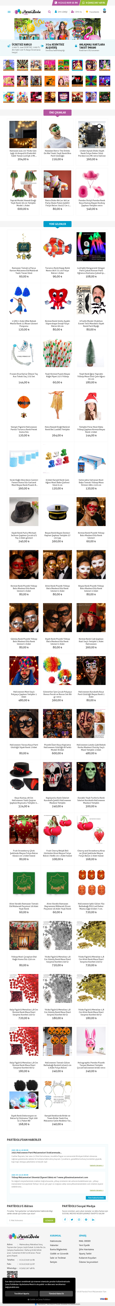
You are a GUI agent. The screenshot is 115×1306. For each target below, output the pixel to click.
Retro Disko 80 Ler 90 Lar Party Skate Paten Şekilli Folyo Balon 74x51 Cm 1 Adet (57, 203)
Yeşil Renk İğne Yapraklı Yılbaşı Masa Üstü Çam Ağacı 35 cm (91, 376)
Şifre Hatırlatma (86, 1249)
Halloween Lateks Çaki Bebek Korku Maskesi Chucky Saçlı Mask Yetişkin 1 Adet (91, 747)
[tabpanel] (57, 29)
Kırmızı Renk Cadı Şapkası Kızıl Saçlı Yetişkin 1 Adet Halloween (91, 641)
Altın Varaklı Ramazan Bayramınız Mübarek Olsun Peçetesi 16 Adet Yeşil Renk (57, 906)
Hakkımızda (55, 1241)
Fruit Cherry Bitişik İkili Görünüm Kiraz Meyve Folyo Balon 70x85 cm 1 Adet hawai (57, 853)
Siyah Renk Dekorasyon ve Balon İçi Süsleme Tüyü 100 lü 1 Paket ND (23, 1118)
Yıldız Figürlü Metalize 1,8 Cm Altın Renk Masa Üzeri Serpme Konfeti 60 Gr (91, 1012)
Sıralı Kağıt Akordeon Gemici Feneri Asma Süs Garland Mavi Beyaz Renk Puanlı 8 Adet (24, 482)
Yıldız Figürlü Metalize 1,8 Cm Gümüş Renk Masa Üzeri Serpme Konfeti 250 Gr (57, 959)
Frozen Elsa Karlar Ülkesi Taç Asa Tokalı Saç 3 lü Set (24, 375)
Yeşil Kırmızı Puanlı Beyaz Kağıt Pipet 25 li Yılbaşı (57, 375)
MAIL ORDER (85, 1241)
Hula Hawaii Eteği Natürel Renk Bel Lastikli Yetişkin (57, 428)
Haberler (54, 1245)
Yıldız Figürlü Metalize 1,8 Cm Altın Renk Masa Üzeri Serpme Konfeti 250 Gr (91, 959)
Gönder (49, 1220)
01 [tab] (57, 40)
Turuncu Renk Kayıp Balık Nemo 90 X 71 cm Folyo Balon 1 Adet (57, 270)
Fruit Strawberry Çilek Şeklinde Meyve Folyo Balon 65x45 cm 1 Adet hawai (24, 853)
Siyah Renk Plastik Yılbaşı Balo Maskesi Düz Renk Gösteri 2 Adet (57, 641)
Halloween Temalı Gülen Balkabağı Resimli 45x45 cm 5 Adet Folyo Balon (57, 1065)
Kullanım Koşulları (87, 1258)
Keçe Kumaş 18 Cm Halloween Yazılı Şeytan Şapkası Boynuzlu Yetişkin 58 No (24, 800)
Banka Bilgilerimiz (58, 1249)
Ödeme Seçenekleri (88, 1262)
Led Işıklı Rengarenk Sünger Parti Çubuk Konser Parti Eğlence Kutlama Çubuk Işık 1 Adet (91, 270)
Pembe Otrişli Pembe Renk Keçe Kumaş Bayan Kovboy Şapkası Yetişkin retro (92, 203)
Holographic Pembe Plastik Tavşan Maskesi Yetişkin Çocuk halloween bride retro (91, 1065)
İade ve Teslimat (58, 1258)
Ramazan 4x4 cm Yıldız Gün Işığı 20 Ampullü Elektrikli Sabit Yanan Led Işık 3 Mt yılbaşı (23, 153)
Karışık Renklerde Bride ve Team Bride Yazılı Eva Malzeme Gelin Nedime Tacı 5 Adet (57, 1118)
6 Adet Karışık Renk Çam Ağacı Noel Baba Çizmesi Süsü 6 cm (57, 482)
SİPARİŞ (82, 1235)
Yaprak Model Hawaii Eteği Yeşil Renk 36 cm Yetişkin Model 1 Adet (23, 203)
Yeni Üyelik (84, 1245)
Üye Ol (78, 12)
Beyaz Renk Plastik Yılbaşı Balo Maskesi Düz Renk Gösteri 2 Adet (91, 588)
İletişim (53, 1262)
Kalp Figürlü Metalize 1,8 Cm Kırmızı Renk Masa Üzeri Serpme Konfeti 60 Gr (24, 1065)
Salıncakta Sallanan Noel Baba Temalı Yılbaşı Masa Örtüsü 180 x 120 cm (91, 482)
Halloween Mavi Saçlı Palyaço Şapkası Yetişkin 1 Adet (24, 694)
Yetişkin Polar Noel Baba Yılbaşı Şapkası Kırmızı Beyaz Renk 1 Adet (91, 429)
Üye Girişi (62, 12)
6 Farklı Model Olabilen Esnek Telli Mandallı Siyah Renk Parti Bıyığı (91, 323)
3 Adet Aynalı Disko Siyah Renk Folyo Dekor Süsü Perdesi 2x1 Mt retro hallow (92, 153)
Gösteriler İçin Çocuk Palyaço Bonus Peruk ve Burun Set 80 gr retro (57, 694)
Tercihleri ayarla (21, 1294)
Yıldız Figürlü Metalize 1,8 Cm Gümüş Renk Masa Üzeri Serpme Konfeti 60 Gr (57, 1012)
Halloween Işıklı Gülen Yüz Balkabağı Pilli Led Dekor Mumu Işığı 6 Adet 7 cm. (91, 906)
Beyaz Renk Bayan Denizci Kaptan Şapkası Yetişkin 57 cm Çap (57, 535)
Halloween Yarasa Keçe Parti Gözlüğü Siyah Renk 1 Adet (24, 746)
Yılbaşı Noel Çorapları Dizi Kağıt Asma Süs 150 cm (24, 958)
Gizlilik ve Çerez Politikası (40, 1299)
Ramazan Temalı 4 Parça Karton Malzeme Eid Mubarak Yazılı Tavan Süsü (24, 270)
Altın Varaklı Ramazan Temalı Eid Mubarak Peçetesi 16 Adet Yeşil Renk (23, 906)
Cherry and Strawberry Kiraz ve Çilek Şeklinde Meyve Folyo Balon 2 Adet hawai (91, 853)
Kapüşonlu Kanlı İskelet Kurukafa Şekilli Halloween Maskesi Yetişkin (57, 800)
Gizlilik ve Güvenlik (59, 1253)
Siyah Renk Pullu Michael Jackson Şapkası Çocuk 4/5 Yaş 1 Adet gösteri (24, 535)
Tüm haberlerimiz (96, 1198)
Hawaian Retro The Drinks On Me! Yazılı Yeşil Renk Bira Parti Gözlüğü (57, 153)
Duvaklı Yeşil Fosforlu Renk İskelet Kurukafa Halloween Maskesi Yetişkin (91, 800)
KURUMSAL (55, 1235)
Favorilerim (94, 12)
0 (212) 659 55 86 (68, 2)
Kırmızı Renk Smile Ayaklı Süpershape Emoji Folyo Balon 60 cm (57, 323)
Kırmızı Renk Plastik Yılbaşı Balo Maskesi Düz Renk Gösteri (91, 535)
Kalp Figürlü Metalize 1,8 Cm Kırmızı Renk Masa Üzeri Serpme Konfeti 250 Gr (24, 1012)
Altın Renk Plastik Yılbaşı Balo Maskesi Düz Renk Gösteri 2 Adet (57, 588)
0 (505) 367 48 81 (95, 2)
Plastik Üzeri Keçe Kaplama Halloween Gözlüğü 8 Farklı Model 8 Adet (57, 747)
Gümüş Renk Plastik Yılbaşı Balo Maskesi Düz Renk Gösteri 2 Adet (24, 641)
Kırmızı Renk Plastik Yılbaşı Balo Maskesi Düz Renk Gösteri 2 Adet (24, 588)
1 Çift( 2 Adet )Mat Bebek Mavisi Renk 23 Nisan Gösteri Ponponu (24, 323)
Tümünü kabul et (56, 1294)
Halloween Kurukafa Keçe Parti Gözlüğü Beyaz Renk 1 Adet (91, 694)
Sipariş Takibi (85, 1253)
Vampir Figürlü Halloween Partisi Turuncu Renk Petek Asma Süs (24, 429)
